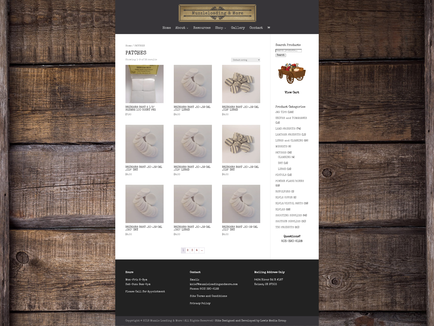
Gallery (238, 28)
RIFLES (280, 209)
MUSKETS (281, 146)
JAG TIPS (281, 112)
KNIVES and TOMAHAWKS (291, 118)
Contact (256, 28)
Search (281, 55)
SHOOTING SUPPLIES (288, 215)
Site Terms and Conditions (208, 296)
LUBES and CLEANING (289, 141)
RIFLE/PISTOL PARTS (289, 203)
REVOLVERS (282, 192)
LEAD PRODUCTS (285, 129)
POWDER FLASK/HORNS (289, 181)
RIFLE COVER (284, 197)
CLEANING (284, 157)
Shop (219, 28)
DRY (280, 163)
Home (166, 28)
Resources (202, 28)
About (180, 28)
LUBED (282, 169)
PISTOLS (281, 175)
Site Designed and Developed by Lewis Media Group (250, 321)
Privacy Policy (200, 303)
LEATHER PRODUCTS (288, 135)
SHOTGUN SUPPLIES (288, 221)
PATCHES (281, 153)
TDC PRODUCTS (284, 227)
